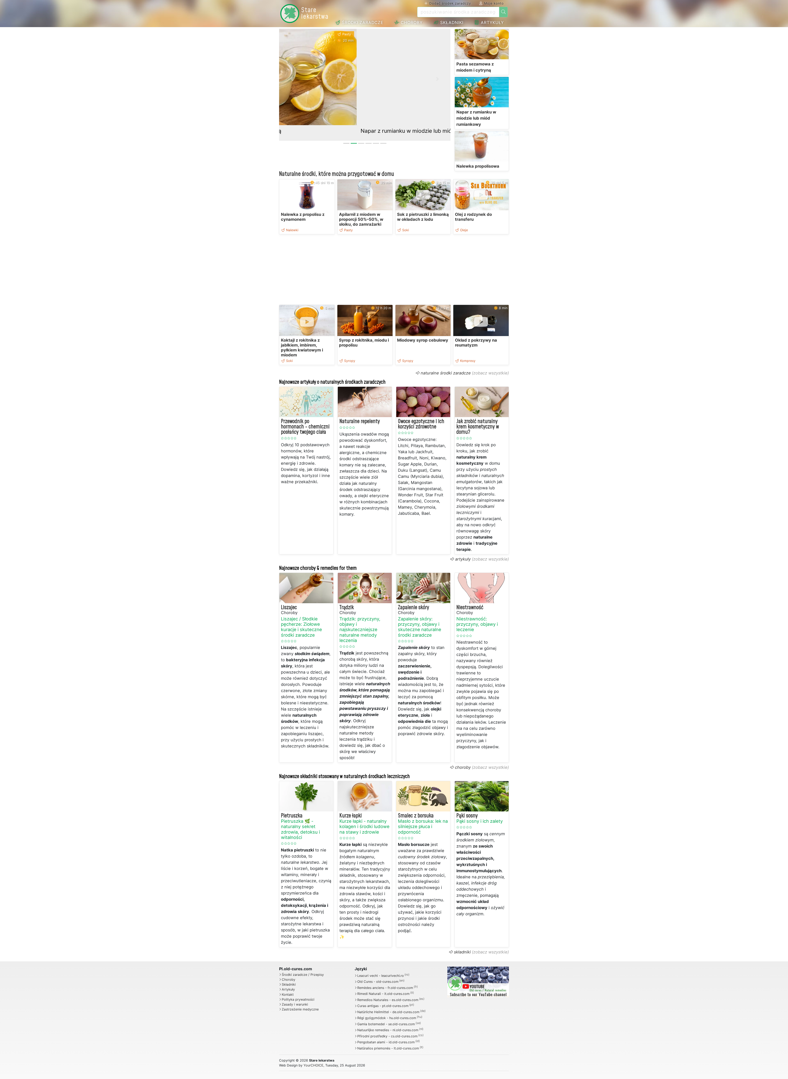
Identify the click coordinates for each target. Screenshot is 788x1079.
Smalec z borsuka (416, 815)
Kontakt (288, 995)
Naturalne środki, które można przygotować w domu (336, 174)
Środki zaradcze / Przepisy (303, 975)
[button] (292, 79)
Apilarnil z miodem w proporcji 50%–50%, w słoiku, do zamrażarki (361, 219)
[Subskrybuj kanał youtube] (478, 981)
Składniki (451, 22)
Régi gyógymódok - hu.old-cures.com (386, 1018)
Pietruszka (291, 815)
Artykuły (491, 22)
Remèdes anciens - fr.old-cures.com (385, 988)
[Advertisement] (394, 270)
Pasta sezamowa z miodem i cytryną (475, 67)
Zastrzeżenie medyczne (300, 1009)
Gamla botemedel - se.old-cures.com (386, 1024)
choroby (463, 767)
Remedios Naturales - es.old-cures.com (387, 1000)
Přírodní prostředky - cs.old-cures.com (387, 1036)
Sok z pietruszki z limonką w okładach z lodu (423, 217)
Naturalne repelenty (359, 421)
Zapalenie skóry (413, 607)
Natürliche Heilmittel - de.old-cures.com (388, 1012)
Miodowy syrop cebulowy (422, 340)
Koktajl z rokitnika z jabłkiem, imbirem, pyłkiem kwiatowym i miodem (302, 347)
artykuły (463, 559)
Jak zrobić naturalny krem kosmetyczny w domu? (477, 427)
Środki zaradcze (361, 22)
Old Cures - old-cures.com (378, 982)
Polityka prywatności (298, 999)
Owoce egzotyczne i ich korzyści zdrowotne (421, 424)
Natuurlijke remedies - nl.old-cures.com (387, 1030)
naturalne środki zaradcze (446, 373)
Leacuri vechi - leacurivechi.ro (380, 976)
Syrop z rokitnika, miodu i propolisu (364, 343)
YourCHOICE (313, 1065)
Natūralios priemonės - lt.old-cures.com (388, 1048)
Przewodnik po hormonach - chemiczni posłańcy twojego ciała (305, 427)
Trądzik (346, 607)
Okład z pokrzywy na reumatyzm (476, 343)
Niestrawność (469, 607)
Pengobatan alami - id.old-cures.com (386, 1042)
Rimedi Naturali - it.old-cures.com (383, 994)
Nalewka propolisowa (477, 166)
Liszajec (289, 607)
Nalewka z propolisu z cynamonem (302, 217)
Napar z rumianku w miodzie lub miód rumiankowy (346, 131)
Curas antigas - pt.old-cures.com (383, 1006)
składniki (462, 952)
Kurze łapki (350, 815)
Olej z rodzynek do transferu (473, 217)
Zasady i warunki (295, 1004)
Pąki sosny (467, 815)
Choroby (411, 22)
